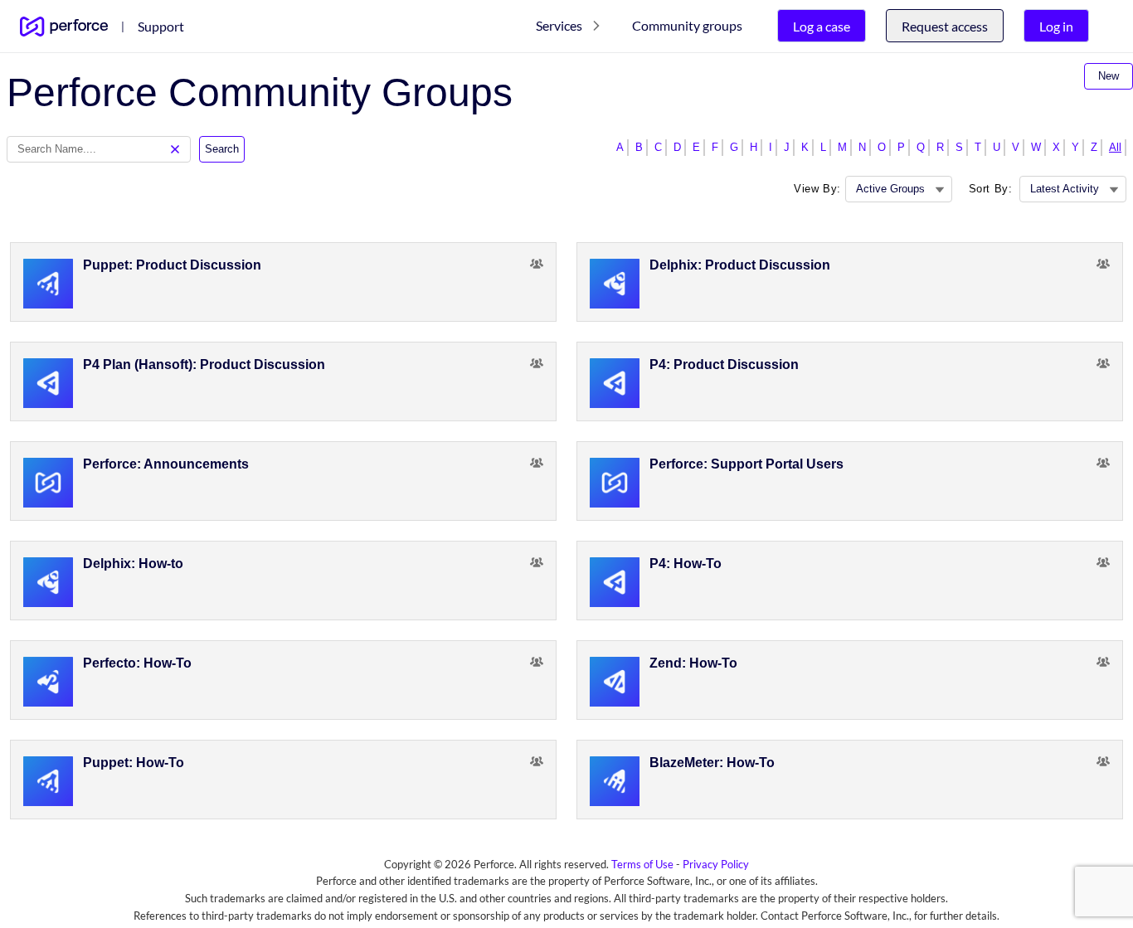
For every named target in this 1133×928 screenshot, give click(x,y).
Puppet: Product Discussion (172, 265)
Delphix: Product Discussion (739, 265)
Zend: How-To (693, 663)
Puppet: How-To (133, 763)
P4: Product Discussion (724, 364)
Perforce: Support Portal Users (746, 464)
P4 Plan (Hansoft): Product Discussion (204, 364)
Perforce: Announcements (166, 464)
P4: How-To (685, 563)
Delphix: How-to (133, 563)
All (1115, 147)
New (1108, 76)
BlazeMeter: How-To (712, 763)
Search (222, 149)
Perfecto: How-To (137, 663)
